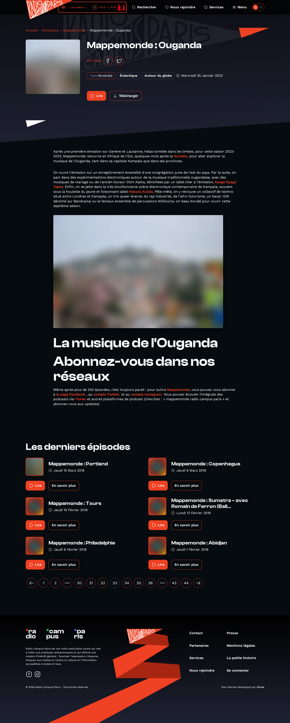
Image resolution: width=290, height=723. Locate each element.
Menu (242, 7)
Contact (196, 633)
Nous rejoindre (182, 7)
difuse (260, 687)
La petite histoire (241, 658)
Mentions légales (241, 646)
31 (91, 583)
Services (216, 7)
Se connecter (238, 670)
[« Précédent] (31, 583)
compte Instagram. (147, 394)
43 (174, 583)
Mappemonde (74, 30)
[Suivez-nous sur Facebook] (29, 674)
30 (79, 583)
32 (103, 583)
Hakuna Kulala (141, 192)
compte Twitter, (106, 394)
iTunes (80, 399)
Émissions (50, 30)
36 (150, 583)
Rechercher (146, 7)
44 (186, 583)
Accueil (32, 30)
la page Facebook (70, 394)
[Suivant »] (198, 583)
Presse (232, 633)
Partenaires (199, 646)
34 (126, 583)
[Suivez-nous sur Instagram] (37, 674)
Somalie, (180, 156)
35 (139, 583)
